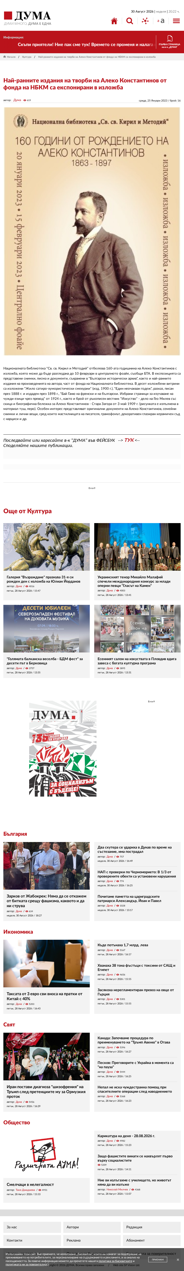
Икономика (18, 932)
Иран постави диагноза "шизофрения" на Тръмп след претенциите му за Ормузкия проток (46, 1092)
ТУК (129, 440)
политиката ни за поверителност (27, 1264)
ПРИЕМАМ (158, 1260)
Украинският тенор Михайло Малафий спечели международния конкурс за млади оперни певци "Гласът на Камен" (134, 581)
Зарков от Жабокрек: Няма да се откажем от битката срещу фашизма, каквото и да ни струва (46, 901)
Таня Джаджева (25, 1190)
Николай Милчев (117, 1189)
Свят (9, 1025)
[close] (178, 1260)
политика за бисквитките (115, 1261)
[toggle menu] (176, 21)
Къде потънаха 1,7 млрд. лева (123, 945)
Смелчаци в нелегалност (30, 1185)
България (15, 834)
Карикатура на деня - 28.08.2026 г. (126, 1136)
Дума (17, 100)
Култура (26, 57)
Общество (16, 1122)
